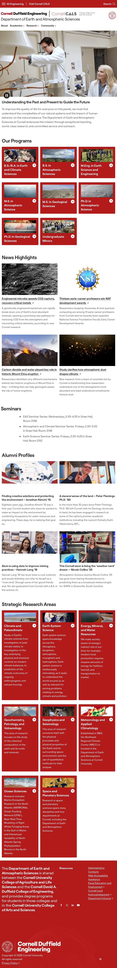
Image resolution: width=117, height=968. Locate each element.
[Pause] (100, 959)
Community (48, 25)
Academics (17, 25)
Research (33, 25)
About (4, 25)
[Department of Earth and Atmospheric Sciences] (65, 947)
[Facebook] (61, 905)
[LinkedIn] (72, 905)
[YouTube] (78, 905)
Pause (6, 95)
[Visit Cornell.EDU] (112, 18)
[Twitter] (67, 905)
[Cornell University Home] (7, 946)
